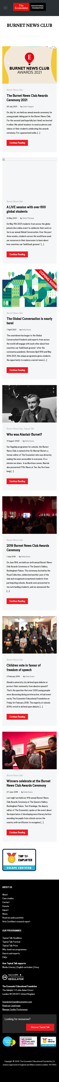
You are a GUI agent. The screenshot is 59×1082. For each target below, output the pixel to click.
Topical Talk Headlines (12, 938)
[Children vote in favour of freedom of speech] (29, 618)
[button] (5, 8)
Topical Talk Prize (10, 945)
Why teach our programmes (14, 949)
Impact (5, 910)
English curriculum (25, 967)
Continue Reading (17, 142)
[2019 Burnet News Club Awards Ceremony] (29, 498)
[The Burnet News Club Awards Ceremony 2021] (29, 48)
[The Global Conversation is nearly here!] (29, 271)
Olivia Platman (28, 218)
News (5, 914)
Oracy (36, 967)
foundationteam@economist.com (17, 1001)
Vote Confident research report (16, 921)
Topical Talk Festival (11, 941)
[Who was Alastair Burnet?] (29, 387)
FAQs (4, 957)
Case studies (8, 898)
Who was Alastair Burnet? (24, 434)
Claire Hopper (28, 106)
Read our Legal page (11, 1005)
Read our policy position (12, 917)
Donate (5, 906)
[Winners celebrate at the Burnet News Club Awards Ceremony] (29, 733)
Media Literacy (8, 967)
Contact (5, 902)
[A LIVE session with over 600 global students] (29, 159)
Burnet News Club (15, 90)
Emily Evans (26, 329)
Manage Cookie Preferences (15, 1009)
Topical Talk (29, 428)
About (5, 894)
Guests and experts (11, 953)
